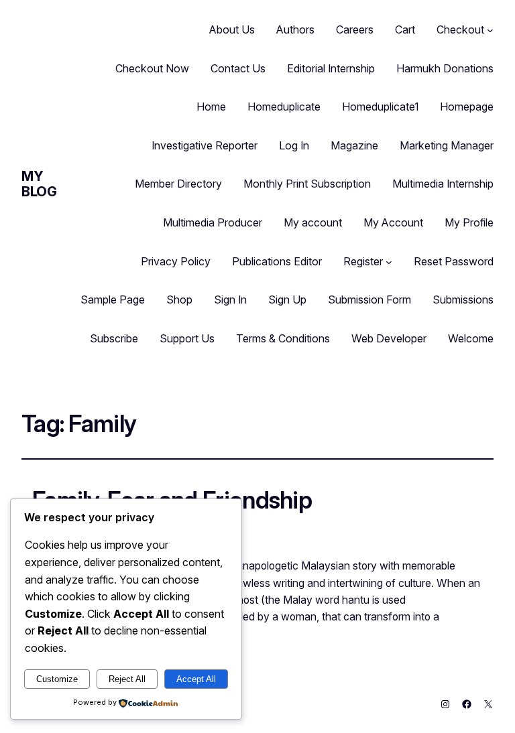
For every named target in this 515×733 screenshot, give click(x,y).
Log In (294, 145)
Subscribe (114, 338)
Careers (355, 29)
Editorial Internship (331, 68)
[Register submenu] (389, 262)
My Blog (38, 184)
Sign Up (287, 299)
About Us (232, 29)
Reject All (127, 679)
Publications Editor (277, 261)
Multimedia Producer (212, 222)
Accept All (196, 679)
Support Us (187, 338)
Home (211, 106)
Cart (405, 29)
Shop (179, 299)
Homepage (467, 106)
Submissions (463, 299)
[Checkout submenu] (490, 30)
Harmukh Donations (445, 68)
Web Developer (388, 338)
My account (313, 222)
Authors (295, 29)
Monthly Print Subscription (307, 183)
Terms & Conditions (283, 338)
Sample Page (112, 299)
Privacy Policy (176, 261)
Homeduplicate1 (380, 106)
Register (363, 261)
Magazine (354, 145)
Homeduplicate (284, 106)
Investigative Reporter (205, 145)
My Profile (469, 222)
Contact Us (238, 68)
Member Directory (178, 183)
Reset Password (454, 261)
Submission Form (369, 299)
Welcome (471, 338)
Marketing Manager (447, 145)
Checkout (460, 29)
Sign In (230, 299)
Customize (57, 679)
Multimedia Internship (443, 183)
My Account (393, 222)
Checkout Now (152, 68)
